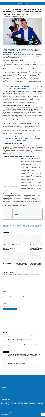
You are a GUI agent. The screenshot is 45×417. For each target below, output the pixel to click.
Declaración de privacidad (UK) (6, 412)
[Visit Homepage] (22, 3)
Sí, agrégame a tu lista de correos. (10, 306)
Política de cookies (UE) (26, 411)
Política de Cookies (17, 411)
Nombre (5, 291)
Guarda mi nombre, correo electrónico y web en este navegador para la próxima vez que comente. (21, 302)
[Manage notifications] (3, 414)
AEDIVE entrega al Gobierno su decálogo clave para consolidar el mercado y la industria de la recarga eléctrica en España (25, 359)
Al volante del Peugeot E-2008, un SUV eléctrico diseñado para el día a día (21, 339)
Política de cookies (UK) (36, 411)
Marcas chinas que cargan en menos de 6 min (23, 0)
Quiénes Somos (7, 409)
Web (24, 296)
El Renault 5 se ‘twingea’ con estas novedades (16, 363)
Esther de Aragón (19, 212)
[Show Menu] (1, 3)
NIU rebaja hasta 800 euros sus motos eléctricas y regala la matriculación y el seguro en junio (36, 263)
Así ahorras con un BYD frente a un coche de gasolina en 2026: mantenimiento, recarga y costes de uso (24, 345)
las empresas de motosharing (27, 50)
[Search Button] (43, 3)
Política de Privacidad (27, 409)
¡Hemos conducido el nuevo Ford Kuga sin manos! (8, 262)
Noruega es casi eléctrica (9, 0)
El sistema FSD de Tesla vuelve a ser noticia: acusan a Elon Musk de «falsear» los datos (22, 263)
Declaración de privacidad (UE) (6, 411)
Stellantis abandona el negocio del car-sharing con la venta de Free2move (22, 246)
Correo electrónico (7, 296)
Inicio (2, 409)
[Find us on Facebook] (1, 390)
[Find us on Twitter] (3, 390)
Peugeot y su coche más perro (37, 0)
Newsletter (14, 409)
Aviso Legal (20, 409)
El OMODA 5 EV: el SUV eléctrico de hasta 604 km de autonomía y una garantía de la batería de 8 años (25, 336)
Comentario (5, 276)
